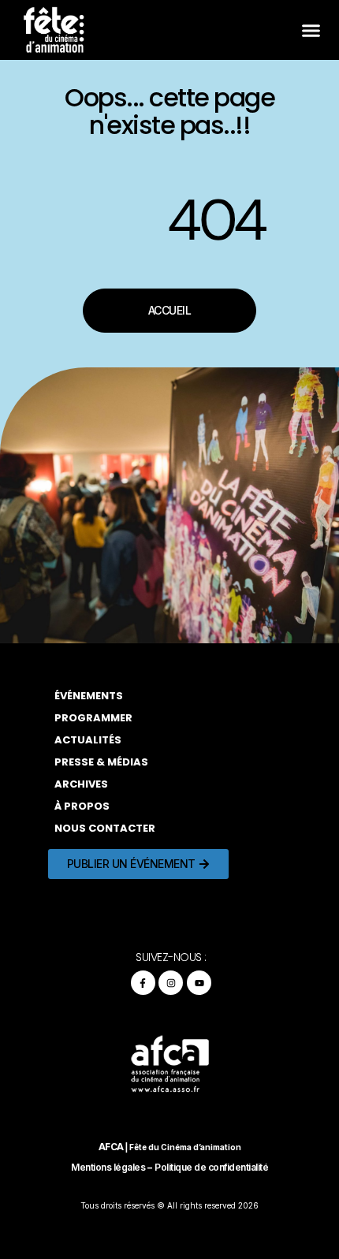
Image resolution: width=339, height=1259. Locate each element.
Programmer (93, 717)
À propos (82, 806)
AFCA (111, 1147)
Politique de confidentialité (211, 1167)
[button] (311, 30)
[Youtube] (199, 982)
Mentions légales (108, 1167)
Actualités (87, 739)
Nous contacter (104, 828)
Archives (81, 784)
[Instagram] (170, 982)
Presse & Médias (101, 761)
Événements (88, 695)
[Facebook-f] (143, 982)
